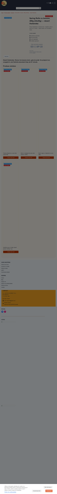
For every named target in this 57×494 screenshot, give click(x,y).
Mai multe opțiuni (48, 487)
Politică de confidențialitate (10, 492)
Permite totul (48, 491)
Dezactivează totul (36, 491)
